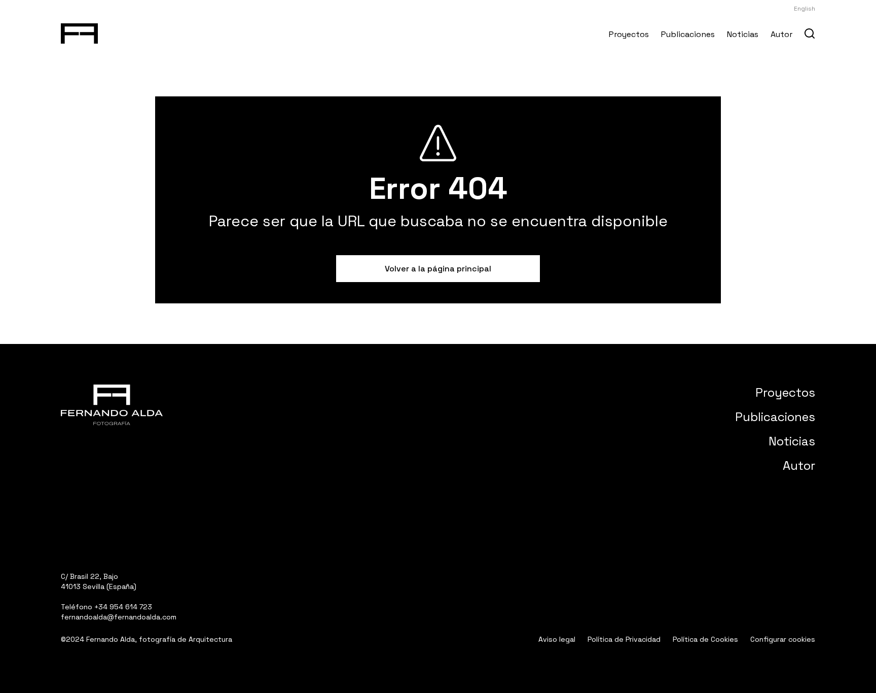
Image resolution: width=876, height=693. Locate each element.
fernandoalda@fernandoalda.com (118, 616)
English (804, 9)
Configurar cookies (782, 639)
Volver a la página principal (438, 268)
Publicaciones (688, 34)
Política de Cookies (705, 639)
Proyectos (629, 34)
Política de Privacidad (624, 639)
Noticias (742, 34)
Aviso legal (556, 639)
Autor (781, 34)
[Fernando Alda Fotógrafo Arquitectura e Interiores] (79, 31)
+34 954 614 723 (123, 606)
